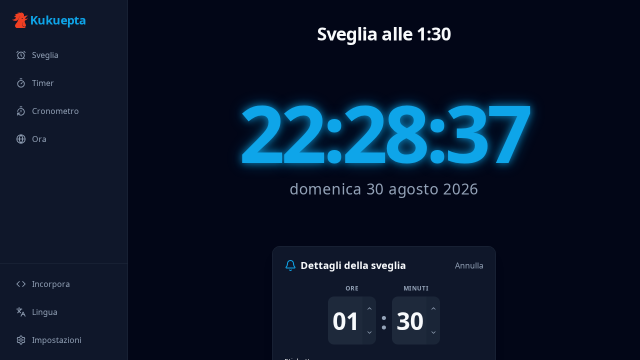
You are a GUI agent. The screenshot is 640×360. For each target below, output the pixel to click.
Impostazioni (57, 340)
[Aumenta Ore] (369, 308)
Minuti (416, 288)
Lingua (45, 312)
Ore (352, 288)
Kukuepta (58, 20)
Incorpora (51, 284)
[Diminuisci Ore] (369, 332)
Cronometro (55, 111)
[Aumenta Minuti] (433, 308)
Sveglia (45, 55)
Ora (39, 139)
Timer (43, 83)
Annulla (469, 265)
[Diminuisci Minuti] (433, 332)
